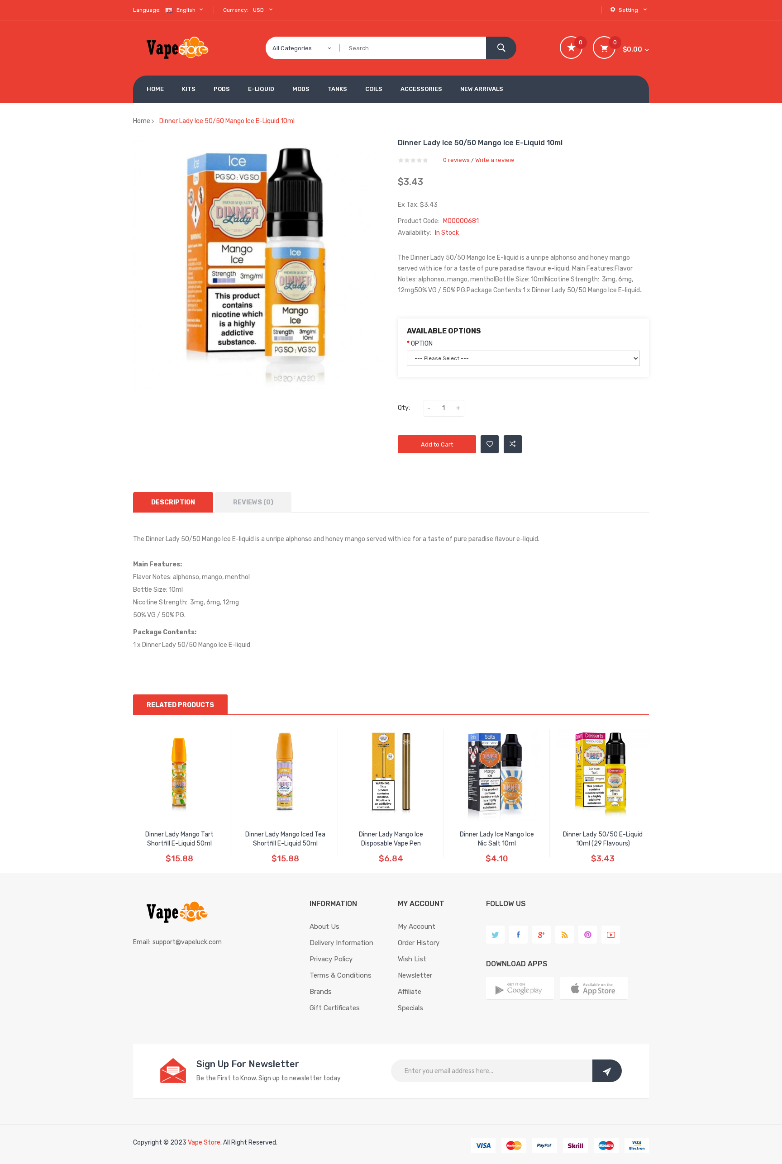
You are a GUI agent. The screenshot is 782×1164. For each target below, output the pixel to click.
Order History (418, 943)
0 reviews (456, 160)
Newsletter (415, 975)
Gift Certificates (335, 1008)
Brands (321, 992)
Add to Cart (437, 444)
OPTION (422, 343)
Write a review (494, 160)
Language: (147, 10)
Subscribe (607, 1070)
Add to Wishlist (490, 444)
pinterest (587, 935)
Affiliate (409, 992)
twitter (495, 935)
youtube (610, 935)
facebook (518, 935)
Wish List (412, 959)
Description (173, 502)
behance (564, 935)
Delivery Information (341, 943)
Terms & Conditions (341, 975)
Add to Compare (513, 444)
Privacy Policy (331, 959)
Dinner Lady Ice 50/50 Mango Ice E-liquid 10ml (227, 121)
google (541, 935)
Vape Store (204, 1142)
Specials (410, 1008)
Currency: (235, 10)
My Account (416, 926)
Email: (141, 942)
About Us (324, 926)
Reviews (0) (253, 502)
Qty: (404, 408)
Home (141, 121)
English (186, 10)
